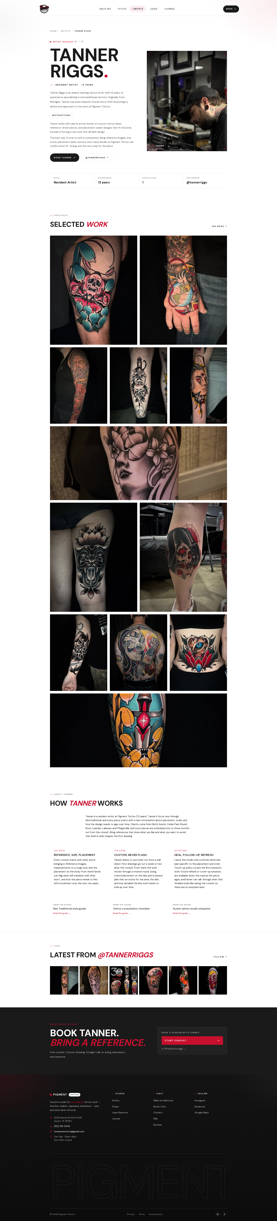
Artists (138, 9)
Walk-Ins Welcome (163, 1100)
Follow (219, 957)
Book (229, 9)
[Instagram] (217, 1214)
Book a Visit (159, 1106)
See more (218, 226)
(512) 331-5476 (62, 1126)
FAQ (155, 1118)
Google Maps (202, 1112)
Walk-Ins (105, 9)
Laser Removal (120, 1112)
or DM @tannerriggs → (174, 1048)
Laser (153, 9)
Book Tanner (62, 157)
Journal (169, 9)
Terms (142, 1214)
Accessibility (156, 1214)
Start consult (176, 1040)
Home (53, 31)
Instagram (200, 1100)
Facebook (200, 1106)
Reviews (157, 1124)
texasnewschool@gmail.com (69, 1131)
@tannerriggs (95, 157)
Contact (158, 1112)
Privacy (131, 1214)
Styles (122, 9)
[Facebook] (224, 1214)
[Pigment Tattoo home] (44, 9)
